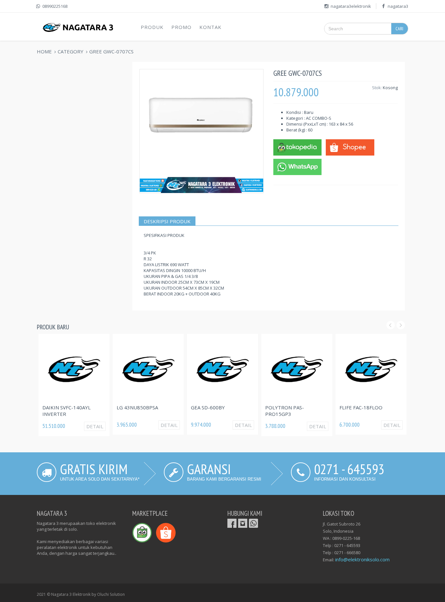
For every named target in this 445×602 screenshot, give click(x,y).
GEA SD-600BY (208, 407)
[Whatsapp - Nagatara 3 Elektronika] (297, 166)
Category (70, 51)
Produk (152, 27)
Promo (181, 27)
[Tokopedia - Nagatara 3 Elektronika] (297, 147)
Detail (94, 426)
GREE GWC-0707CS (111, 51)
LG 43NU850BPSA (137, 407)
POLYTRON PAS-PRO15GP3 (284, 410)
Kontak (210, 27)
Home (44, 51)
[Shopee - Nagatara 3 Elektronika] (350, 147)
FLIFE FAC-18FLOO (360, 407)
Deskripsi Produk (167, 221)
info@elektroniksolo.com (362, 559)
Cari (399, 29)
